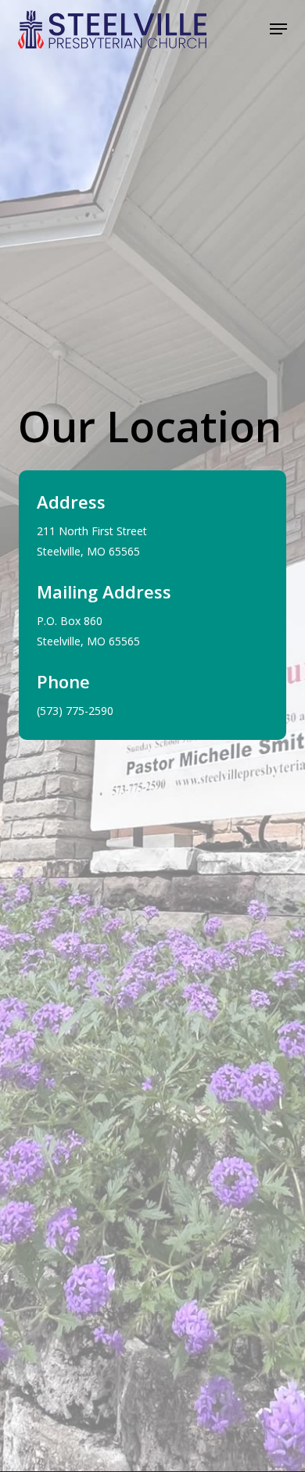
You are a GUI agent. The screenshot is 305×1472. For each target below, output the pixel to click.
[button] (278, 29)
